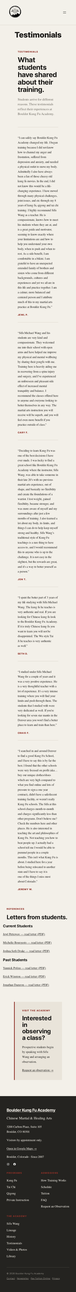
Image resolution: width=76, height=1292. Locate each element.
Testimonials (14, 1243)
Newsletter (23, 1278)
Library (11, 1256)
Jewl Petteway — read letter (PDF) (24, 934)
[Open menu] (64, 12)
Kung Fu (12, 1180)
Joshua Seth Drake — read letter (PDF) (26, 951)
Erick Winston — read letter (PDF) (24, 976)
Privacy (56, 1278)
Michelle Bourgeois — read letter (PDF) (27, 942)
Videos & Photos (17, 1250)
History (11, 1237)
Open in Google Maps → (22, 1148)
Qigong (11, 1193)
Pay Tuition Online (40, 1278)
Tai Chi (11, 1187)
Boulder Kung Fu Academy (31, 1110)
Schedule (46, 1187)
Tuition (45, 1193)
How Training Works (53, 1180)
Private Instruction (18, 1200)
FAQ (44, 1200)
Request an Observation (55, 1206)
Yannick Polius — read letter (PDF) (24, 968)
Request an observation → (37, 1070)
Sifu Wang (13, 1224)
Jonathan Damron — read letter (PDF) (26, 985)
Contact (11, 1278)
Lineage (11, 1230)
